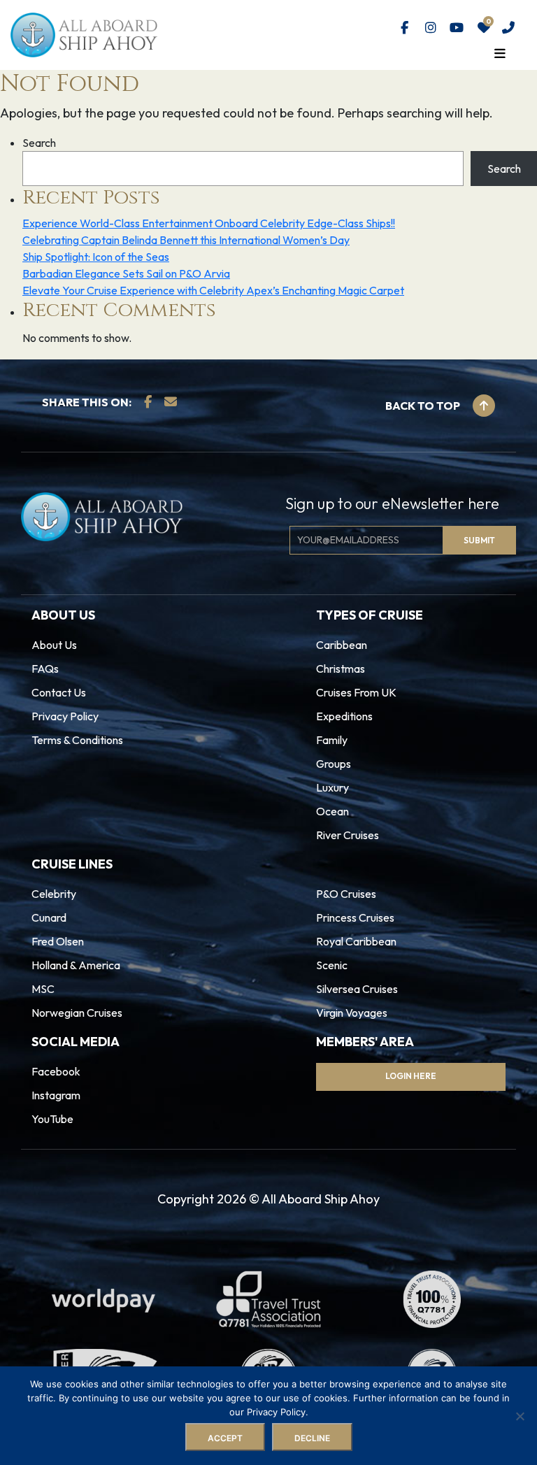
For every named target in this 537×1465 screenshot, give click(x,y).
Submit (225, 789)
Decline (312, 1438)
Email (204, 728)
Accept (225, 1438)
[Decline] (520, 1416)
